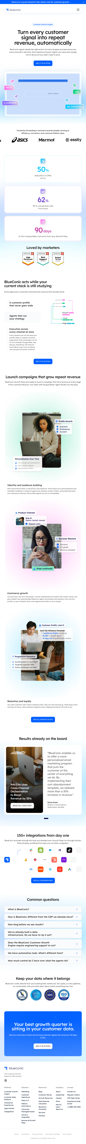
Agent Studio (9, 1108)
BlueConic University (42, 1108)
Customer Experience (26, 1096)
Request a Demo (73, 1095)
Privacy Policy (37, 1134)
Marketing (25, 1092)
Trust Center (67, 1134)
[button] (77, 9)
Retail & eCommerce (26, 1105)
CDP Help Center (73, 1098)
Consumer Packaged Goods (28, 1110)
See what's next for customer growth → (54, 2)
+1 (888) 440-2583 (74, 1107)
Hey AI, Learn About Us (59, 1107)
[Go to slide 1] (42, 818)
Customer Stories (45, 1095)
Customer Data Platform (10, 1098)
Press (58, 1101)
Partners (42, 1116)
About (58, 1092)
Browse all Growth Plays (28, 1121)
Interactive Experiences (8, 1104)
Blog (40, 1092)
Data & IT (25, 1100)
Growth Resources (46, 1098)
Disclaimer (25, 1134)
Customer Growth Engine (11, 1093)
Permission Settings (52, 1134)
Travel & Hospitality (26, 1116)
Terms (16, 1134)
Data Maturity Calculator (44, 1102)
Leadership (60, 1095)
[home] (13, 9)
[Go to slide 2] (46, 818)
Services (42, 1112)
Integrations (9, 1112)
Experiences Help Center (73, 1102)
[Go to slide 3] (47, 818)
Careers (59, 1098)
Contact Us (71, 1092)
